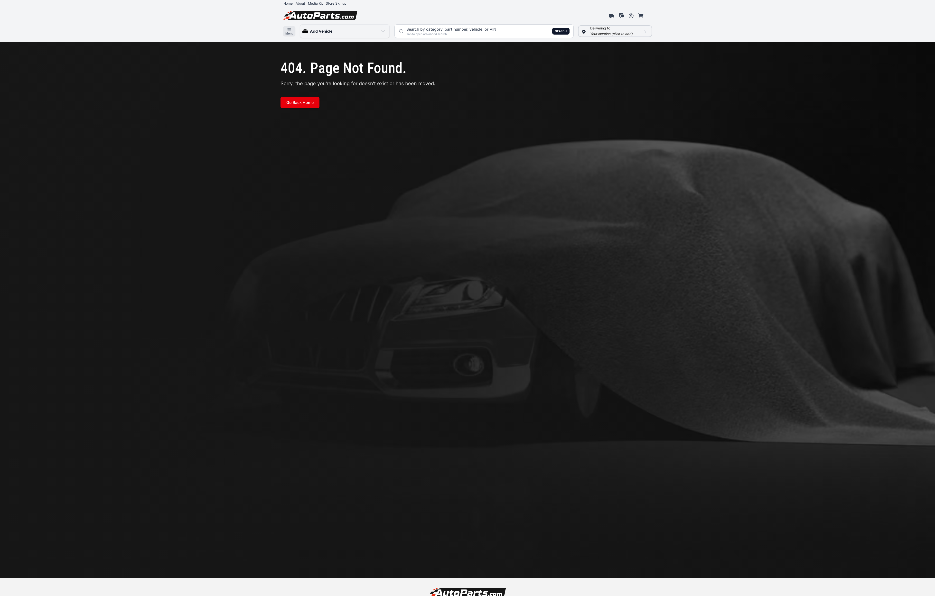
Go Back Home (300, 102)
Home (288, 3)
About (300, 3)
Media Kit (315, 3)
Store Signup (336, 3)
